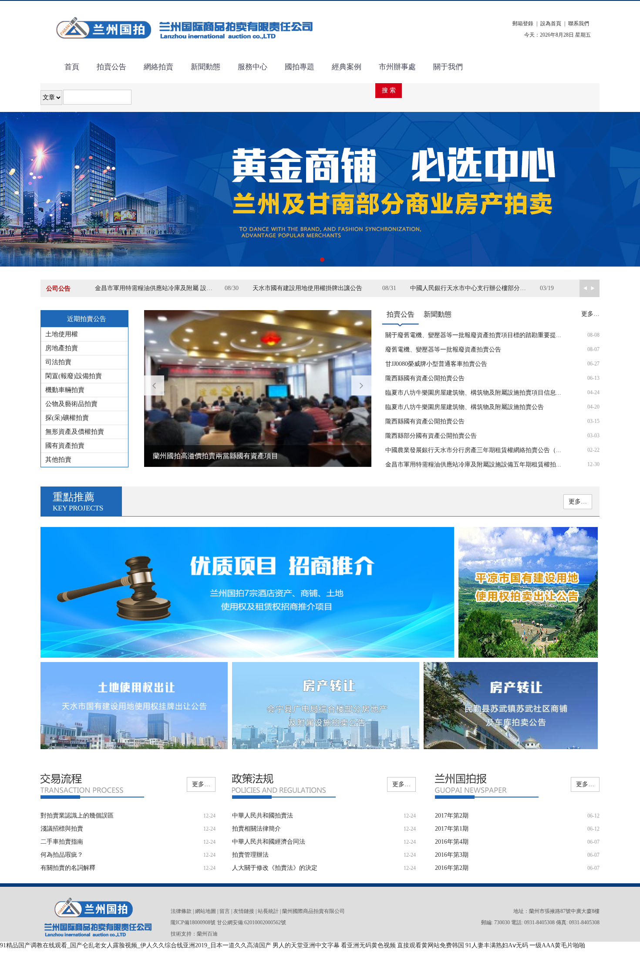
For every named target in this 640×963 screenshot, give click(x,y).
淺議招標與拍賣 (61, 828)
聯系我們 (578, 23)
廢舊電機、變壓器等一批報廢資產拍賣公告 (443, 349)
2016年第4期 (451, 841)
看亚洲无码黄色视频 (368, 945)
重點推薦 (78, 501)
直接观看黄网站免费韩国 (430, 945)
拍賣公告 (111, 67)
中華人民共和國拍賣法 (262, 815)
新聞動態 (205, 67)
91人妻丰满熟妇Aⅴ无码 (496, 945)
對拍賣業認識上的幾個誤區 (77, 815)
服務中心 (252, 67)
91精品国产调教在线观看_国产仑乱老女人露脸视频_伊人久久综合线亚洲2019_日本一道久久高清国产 (135, 945)
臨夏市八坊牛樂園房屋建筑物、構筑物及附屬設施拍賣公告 (464, 407)
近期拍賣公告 (86, 318)
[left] (594, 288)
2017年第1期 (451, 828)
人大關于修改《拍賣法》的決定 (274, 868)
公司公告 (58, 288)
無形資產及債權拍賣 (74, 431)
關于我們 (448, 67)
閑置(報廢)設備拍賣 (73, 375)
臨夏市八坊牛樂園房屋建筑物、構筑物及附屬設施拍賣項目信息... (473, 392)
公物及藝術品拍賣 (71, 403)
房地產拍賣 (61, 348)
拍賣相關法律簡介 (256, 828)
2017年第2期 (451, 815)
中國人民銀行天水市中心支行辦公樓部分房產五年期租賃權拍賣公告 (475, 288)
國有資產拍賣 (64, 445)
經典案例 (346, 67)
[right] (584, 288)
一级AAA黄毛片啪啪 (557, 945)
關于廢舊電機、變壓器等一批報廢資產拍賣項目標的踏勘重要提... (473, 335)
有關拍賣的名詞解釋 (67, 868)
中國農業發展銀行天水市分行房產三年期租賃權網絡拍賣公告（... (473, 450)
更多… (590, 314)
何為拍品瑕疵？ (61, 854)
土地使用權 (61, 334)
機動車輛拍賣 (64, 389)
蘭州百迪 (207, 934)
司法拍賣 (58, 361)
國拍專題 (299, 67)
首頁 (71, 67)
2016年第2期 (451, 868)
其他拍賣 (58, 459)
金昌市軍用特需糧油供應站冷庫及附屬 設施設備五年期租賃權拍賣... (160, 288)
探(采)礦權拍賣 (67, 417)
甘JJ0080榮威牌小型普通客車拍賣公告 (436, 364)
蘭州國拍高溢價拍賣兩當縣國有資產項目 (215, 456)
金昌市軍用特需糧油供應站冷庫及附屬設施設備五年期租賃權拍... (473, 464)
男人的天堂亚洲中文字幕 (306, 945)
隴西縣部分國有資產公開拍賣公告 (431, 436)
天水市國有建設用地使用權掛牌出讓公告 (307, 288)
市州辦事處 (397, 67)
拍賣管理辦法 (250, 854)
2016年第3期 (451, 854)
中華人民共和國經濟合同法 (268, 841)
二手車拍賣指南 (61, 841)
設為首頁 (550, 23)
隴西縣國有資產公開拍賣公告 (425, 378)
